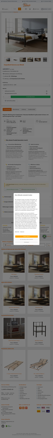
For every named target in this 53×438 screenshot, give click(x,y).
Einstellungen (26, 242)
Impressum (22, 231)
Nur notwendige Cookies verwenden (26, 239)
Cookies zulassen (26, 236)
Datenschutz (17, 231)
